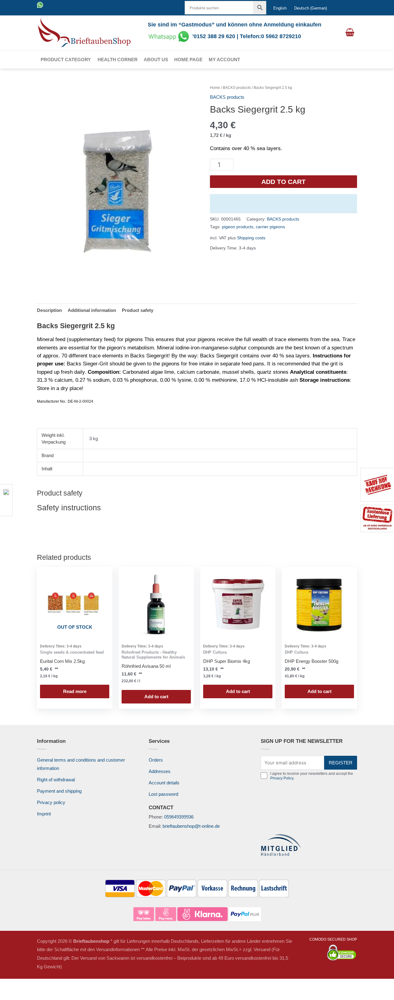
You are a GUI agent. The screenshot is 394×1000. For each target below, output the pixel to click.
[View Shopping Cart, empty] (350, 33)
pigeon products (237, 227)
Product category (66, 59)
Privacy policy (51, 802)
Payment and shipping (59, 791)
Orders (156, 760)
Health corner (118, 59)
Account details (164, 782)
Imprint (44, 813)
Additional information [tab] (92, 310)
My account (224, 59)
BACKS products (237, 88)
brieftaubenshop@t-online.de (191, 826)
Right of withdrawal (56, 779)
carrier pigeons (270, 227)
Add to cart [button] (156, 696)
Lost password (163, 794)
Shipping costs (251, 238)
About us (156, 59)
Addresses (160, 771)
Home (215, 88)
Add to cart (283, 181)
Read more (74, 691)
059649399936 (179, 816)
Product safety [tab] (137, 310)
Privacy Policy (281, 778)
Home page (188, 59)
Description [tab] (49, 310)
